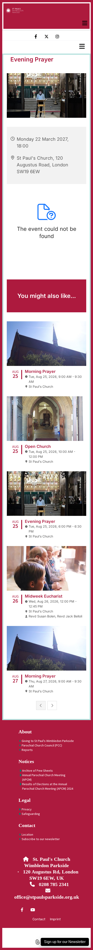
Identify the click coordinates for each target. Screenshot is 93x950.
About (25, 732)
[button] (46, 23)
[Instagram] (57, 36)
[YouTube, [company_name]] (33, 910)
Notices (26, 761)
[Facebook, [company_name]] (22, 910)
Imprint (55, 919)
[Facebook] (35, 36)
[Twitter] (46, 36)
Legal (24, 800)
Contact (27, 825)
